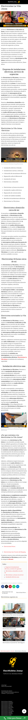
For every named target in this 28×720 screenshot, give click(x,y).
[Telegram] (17, 586)
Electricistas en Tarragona (7, 711)
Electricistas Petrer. (10, 546)
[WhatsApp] (14, 586)
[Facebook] (2, 586)
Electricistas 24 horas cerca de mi (14, 575)
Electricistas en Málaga (6, 712)
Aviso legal (3, 685)
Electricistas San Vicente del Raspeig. (15, 552)
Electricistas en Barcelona (7, 707)
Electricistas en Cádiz (6, 715)
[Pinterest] (10, 586)
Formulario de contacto (6, 691)
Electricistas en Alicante (7, 706)
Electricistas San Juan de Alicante (7, 592)
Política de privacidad (6, 686)
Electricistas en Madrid (6, 701)
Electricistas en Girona (6, 708)
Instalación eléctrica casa (12, 577)
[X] (6, 586)
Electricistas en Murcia (6, 705)
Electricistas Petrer (21, 592)
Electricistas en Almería (7, 713)
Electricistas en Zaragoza (7, 702)
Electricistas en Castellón (7, 710)
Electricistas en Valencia (7, 704)
